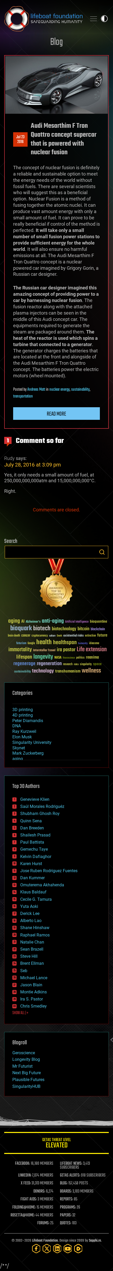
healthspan (65, 642)
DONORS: (39, 1191)
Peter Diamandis (27, 720)
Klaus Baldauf (33, 891)
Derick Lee (29, 913)
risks (76, 664)
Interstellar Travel (44, 651)
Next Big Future (26, 1072)
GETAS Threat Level (56, 1144)
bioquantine (98, 621)
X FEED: (26, 1183)
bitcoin (83, 629)
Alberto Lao (31, 920)
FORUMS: (43, 1223)
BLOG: (64, 1183)
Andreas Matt (36, 389)
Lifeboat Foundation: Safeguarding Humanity (43, 18)
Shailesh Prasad (35, 835)
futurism (21, 643)
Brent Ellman (32, 963)
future (102, 635)
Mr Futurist (22, 1066)
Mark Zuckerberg (28, 753)
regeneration (49, 664)
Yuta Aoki (29, 906)
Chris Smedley (33, 1006)
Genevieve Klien (34, 799)
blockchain (98, 629)
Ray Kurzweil (24, 731)
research (68, 664)
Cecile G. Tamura (36, 899)
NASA (57, 658)
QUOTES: (65, 1223)
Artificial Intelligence (77, 622)
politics (80, 658)
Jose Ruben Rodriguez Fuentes (49, 870)
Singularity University (32, 742)
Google (31, 643)
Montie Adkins (33, 991)
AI (22, 621)
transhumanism (67, 671)
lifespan (24, 657)
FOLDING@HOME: (24, 1207)
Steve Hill (29, 956)
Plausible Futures (28, 1079)
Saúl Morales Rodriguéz (42, 806)
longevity (43, 657)
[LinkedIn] (57, 1248)
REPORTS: (66, 1199)
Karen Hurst (31, 863)
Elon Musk (22, 736)
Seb (23, 970)
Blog (56, 42)
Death (59, 635)
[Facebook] (36, 1248)
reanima (92, 657)
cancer (25, 636)
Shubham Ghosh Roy (40, 813)
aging (14, 621)
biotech (41, 628)
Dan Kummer (32, 877)
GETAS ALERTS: (70, 1175)
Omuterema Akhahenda (42, 884)
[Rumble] (78, 1248)
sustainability (80, 389)
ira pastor (66, 650)
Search (102, 552)
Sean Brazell (31, 949)
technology (43, 671)
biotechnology (64, 629)
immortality (20, 650)
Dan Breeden (32, 827)
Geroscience (23, 1052)
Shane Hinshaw (34, 927)
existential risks (73, 636)
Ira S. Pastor (31, 999)
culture (52, 635)
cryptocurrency (40, 636)
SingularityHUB (26, 1086)
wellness (91, 671)
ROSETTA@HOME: (23, 1215)
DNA (16, 725)
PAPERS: (65, 1215)
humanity (83, 643)
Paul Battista (32, 842)
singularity (86, 664)
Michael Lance (33, 977)
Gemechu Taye (34, 849)
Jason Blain (31, 984)
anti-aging (53, 621)
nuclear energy (59, 389)
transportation (23, 396)
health (44, 642)
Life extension (92, 649)
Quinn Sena (31, 820)
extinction (90, 636)
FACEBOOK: (22, 1163)
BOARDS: (66, 1191)
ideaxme (94, 643)
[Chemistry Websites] (56, 584)
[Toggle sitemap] (93, 18)
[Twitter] (47, 1248)
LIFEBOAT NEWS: (71, 1163)
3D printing (22, 709)
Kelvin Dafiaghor (35, 856)
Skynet (18, 747)
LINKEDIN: (24, 1175)
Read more (56, 414)
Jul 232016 (20, 139)
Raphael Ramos (35, 935)
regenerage (24, 664)
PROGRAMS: (68, 1207)
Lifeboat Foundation (45, 1241)
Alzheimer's (33, 622)
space (97, 664)
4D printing (22, 715)
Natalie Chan (32, 942)
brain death (14, 636)
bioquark (21, 628)
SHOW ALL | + (20, 1013)
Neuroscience (69, 658)
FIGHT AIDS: (28, 1199)
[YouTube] (68, 1248)
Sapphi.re (95, 1241)
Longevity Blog (26, 1059)
